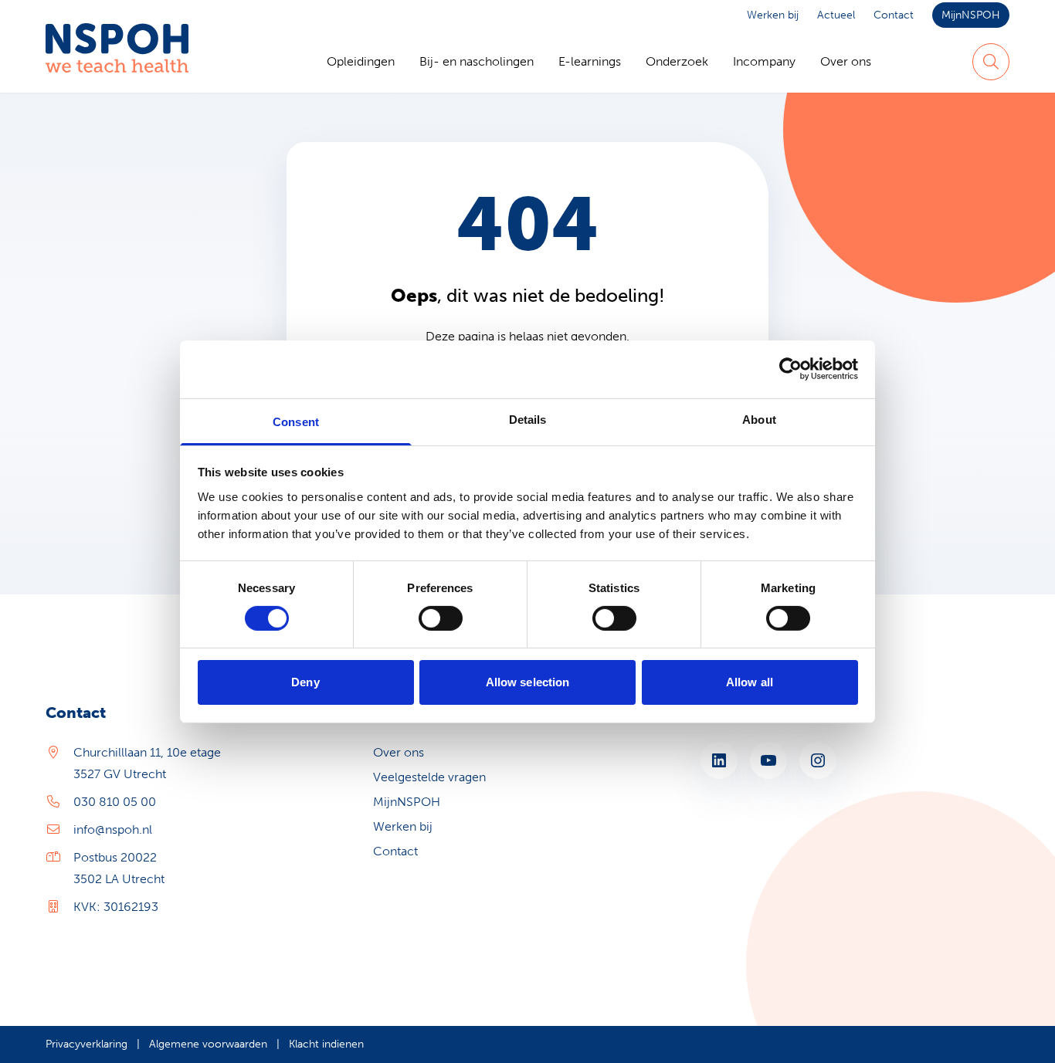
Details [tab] (528, 418)
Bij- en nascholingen (476, 61)
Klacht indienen (326, 1044)
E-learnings (589, 61)
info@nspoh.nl (112, 829)
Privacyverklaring (86, 1044)
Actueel (836, 15)
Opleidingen (361, 61)
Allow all (749, 682)
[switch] (441, 618)
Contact (894, 15)
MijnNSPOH (970, 15)
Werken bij (773, 15)
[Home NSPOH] (117, 62)
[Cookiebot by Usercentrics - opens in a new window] (790, 369)
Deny (305, 682)
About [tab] (759, 418)
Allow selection (528, 682)
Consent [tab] (296, 421)
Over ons (845, 61)
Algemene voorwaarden (208, 1044)
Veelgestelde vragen (429, 777)
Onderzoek (677, 61)
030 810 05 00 (114, 801)
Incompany (764, 61)
